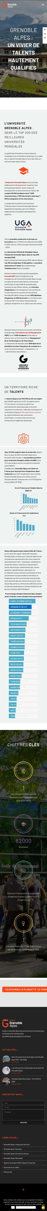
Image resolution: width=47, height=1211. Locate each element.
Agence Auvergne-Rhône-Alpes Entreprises (20, 1163)
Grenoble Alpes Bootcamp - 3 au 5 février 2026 (26, 1080)
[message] (23, 1114)
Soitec (37, 412)
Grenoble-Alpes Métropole (13, 1158)
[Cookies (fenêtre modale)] (43, 1207)
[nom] (23, 1103)
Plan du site (8, 1172)
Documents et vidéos (11, 1167)
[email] (23, 1107)
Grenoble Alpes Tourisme (13, 1149)
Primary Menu (43, 4)
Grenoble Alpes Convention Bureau (16, 1154)
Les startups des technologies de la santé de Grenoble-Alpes (27, 1069)
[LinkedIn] (23, 1189)
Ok (13, 1207)
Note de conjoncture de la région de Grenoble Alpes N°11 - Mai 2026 (27, 1058)
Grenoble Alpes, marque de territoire (17, 1144)
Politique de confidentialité (26, 1207)
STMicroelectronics (27, 412)
